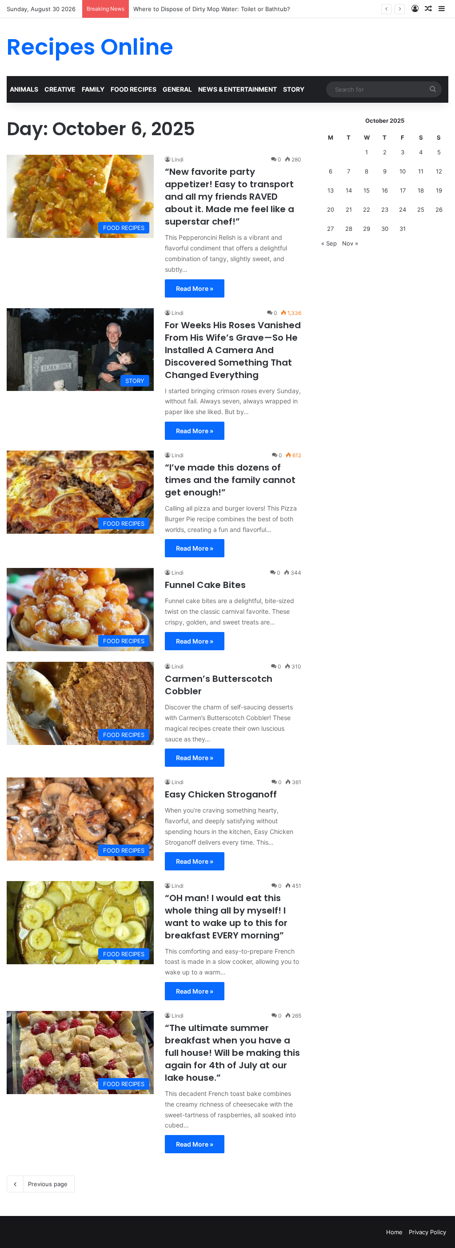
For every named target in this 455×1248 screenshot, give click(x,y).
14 (349, 190)
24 (402, 209)
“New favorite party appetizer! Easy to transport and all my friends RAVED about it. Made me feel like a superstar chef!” (229, 196)
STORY (293, 89)
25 (420, 209)
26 (439, 209)
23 (384, 209)
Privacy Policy (427, 1232)
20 (330, 209)
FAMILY (93, 89)
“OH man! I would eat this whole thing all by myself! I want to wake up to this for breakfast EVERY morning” (226, 917)
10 (402, 171)
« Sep (329, 243)
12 (439, 171)
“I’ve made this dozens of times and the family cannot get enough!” (230, 480)
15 (366, 190)
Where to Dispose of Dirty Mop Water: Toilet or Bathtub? (211, 8)
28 (348, 228)
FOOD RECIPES (133, 89)
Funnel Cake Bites (205, 585)
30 (384, 228)
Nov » (350, 243)
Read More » (194, 288)
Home (394, 1232)
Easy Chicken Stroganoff (221, 794)
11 (420, 171)
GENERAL (177, 89)
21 (349, 209)
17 (403, 190)
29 (366, 228)
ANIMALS (24, 89)
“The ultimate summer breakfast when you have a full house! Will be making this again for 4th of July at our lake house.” (232, 1053)
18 (421, 190)
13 (330, 190)
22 (366, 209)
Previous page (48, 1184)
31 (402, 228)
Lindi (178, 159)
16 (385, 190)
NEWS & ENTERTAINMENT (237, 89)
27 (330, 228)
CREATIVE (60, 89)
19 (439, 190)
